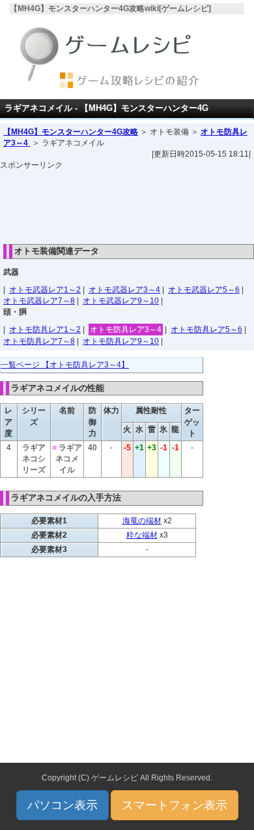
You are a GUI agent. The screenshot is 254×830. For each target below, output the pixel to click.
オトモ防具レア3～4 (126, 329)
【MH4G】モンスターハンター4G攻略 (70, 131)
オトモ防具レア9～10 (121, 341)
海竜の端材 (142, 520)
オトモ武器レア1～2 (45, 289)
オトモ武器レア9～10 (121, 300)
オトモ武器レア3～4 (124, 289)
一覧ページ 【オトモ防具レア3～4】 (65, 364)
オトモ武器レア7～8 (39, 300)
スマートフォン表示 (174, 805)
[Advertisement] (127, 203)
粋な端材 (142, 535)
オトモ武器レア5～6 (204, 289)
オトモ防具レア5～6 (206, 329)
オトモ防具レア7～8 (39, 341)
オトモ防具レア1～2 (45, 329)
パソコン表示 (62, 805)
